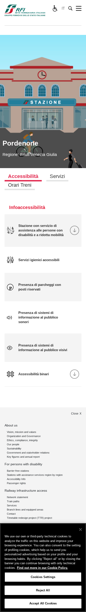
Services (12, 505)
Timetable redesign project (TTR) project (29, 517)
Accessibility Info (16, 479)
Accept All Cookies (43, 603)
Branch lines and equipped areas (25, 509)
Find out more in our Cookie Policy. (42, 568)
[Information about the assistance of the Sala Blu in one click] (54, 8)
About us (11, 425)
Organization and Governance (24, 436)
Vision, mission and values (21, 432)
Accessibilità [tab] (23, 176)
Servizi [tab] (57, 176)
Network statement (17, 497)
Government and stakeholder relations (28, 452)
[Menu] (78, 8)
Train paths (13, 501)
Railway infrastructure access (26, 490)
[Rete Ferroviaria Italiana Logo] (25, 10)
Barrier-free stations (18, 470)
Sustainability (14, 448)
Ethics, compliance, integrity (22, 440)
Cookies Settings (43, 577)
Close (74, 413)
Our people (13, 444)
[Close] (80, 530)
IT (63, 8)
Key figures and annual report (23, 456)
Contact (11, 513)
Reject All (43, 590)
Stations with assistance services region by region (35, 475)
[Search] (70, 8)
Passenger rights (16, 483)
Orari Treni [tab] (19, 185)
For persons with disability (23, 464)
